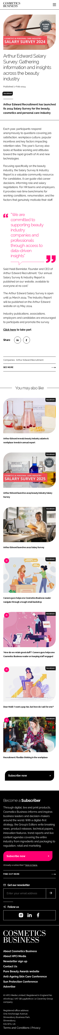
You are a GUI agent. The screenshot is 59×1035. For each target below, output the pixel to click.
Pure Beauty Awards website (21, 971)
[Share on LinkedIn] (17, 340)
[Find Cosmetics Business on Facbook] (38, 916)
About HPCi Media (14, 956)
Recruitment (8, 93)
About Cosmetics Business (20, 951)
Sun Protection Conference (20, 981)
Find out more (11, 874)
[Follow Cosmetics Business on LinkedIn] (29, 916)
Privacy (35, 1027)
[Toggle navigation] (54, 4)
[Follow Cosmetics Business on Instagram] (21, 916)
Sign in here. (31, 865)
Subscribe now (17, 775)
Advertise (9, 986)
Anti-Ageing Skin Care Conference (25, 976)
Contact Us (10, 966)
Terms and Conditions (16, 1027)
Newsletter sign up (15, 961)
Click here (9, 329)
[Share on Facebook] (26, 340)
